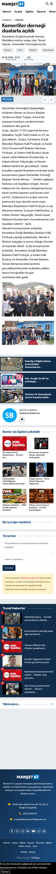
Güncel (6, 11)
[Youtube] (33, 831)
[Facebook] (11, 831)
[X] (17, 831)
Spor (35, 846)
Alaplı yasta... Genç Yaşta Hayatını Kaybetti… (39, 481)
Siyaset (41, 11)
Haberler (6, 20)
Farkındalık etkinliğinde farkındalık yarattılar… (15, 481)
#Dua (20, 50)
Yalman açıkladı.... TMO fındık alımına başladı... (14, 507)
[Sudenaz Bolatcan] (10, 415)
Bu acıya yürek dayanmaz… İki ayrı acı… (13, 455)
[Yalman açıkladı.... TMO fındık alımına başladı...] (15, 496)
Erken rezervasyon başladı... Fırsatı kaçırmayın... (39, 507)
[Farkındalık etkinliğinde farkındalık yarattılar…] (15, 469)
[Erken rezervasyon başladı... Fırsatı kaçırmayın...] (41, 496)
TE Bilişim (35, 858)
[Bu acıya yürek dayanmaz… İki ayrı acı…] (15, 443)
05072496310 (30, 813)
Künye (32, 852)
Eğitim (29, 11)
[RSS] (44, 831)
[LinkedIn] (28, 831)
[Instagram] (22, 831)
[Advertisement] (28, 739)
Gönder (9, 568)
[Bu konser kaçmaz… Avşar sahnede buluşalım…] (41, 443)
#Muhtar (32, 50)
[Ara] (47, 4)
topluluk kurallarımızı (30, 578)
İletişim (24, 852)
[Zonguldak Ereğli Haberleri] (13, 4)
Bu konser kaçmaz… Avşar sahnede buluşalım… (39, 455)
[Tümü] (52, 704)
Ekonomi (40, 843)
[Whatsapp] (38, 831)
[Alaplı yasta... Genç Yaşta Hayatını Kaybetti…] (41, 469)
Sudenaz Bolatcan (29, 413)
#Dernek (7, 50)
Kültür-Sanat (25, 846)
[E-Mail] (21, 419)
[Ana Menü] (51, 4)
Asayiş (18, 11)
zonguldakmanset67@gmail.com (30, 819)
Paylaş (9, 99)
